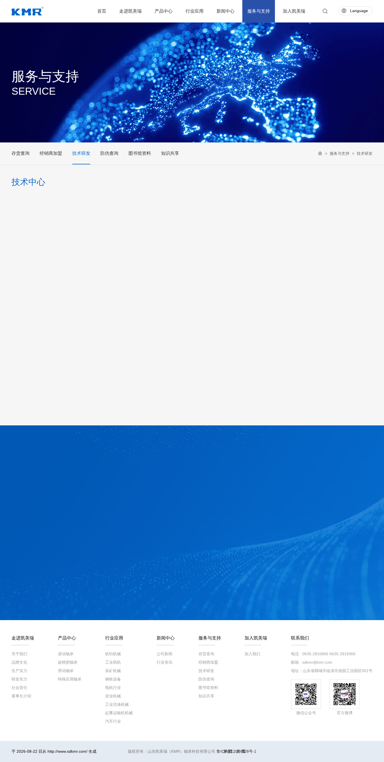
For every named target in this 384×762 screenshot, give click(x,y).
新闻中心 (225, 11)
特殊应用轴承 (70, 679)
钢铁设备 (113, 679)
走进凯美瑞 (130, 11)
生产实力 (19, 670)
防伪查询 (109, 153)
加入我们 (252, 654)
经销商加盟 (51, 153)
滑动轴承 (66, 670)
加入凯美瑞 (294, 11)
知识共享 (170, 153)
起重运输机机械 (119, 713)
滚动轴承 (66, 654)
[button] (17, 414)
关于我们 (19, 654)
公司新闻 (164, 654)
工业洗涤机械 (117, 704)
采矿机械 (113, 670)
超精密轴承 (68, 662)
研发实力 (19, 679)
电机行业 (113, 687)
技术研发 (81, 153)
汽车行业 (113, 721)
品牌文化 (19, 662)
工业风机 (113, 662)
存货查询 (21, 153)
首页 (101, 11)
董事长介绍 (21, 696)
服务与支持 (258, 11)
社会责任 (19, 687)
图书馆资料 (139, 153)
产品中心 (164, 11)
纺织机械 (113, 654)
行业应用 (195, 11)
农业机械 (113, 696)
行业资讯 (164, 662)
